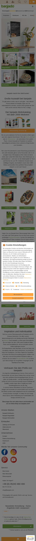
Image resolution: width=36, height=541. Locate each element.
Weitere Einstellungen (26, 289)
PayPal (7, 289)
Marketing (26, 282)
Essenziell (8, 282)
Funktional (16, 289)
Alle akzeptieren (18, 294)
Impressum (28, 274)
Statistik (17, 282)
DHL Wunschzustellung (24, 286)
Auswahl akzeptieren (18, 298)
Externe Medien (10, 286)
